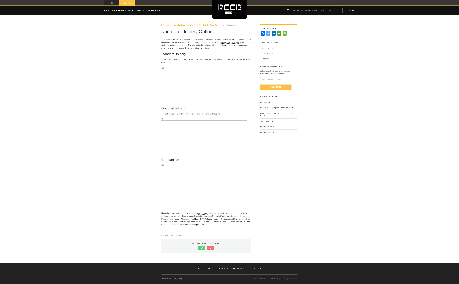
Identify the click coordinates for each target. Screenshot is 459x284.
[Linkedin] (274, 33)
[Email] (279, 33)
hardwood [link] (192, 59)
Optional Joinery (268, 53)
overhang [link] (193, 224)
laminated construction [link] (229, 42)
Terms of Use (166, 279)
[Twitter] (268, 33)
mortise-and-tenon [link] (233, 45)
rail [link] (173, 48)
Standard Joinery (268, 48)
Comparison (266, 59)
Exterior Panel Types (268, 132)
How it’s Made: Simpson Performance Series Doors (277, 114)
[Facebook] (263, 33)
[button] (120, 11)
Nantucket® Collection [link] (203, 219)
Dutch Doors (265, 102)
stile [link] (185, 45)
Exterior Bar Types (267, 127)
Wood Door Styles (267, 121)
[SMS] (285, 33)
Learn (127, 3)
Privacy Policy (177, 279)
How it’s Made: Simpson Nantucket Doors (276, 108)
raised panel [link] (203, 213)
